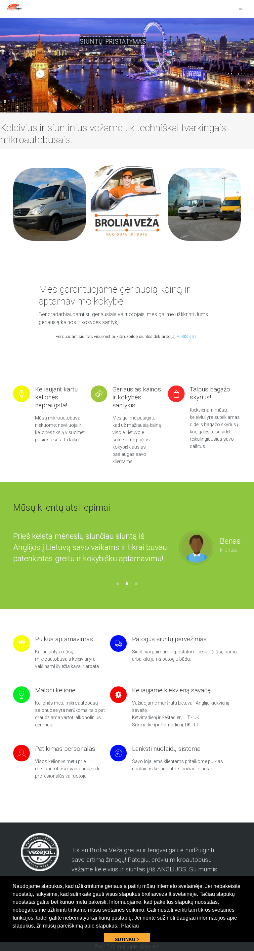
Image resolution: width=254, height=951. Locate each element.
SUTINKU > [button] (127, 939)
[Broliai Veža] (15, 7)
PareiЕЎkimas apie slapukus (127, 946)
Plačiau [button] (130, 926)
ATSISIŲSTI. (187, 336)
